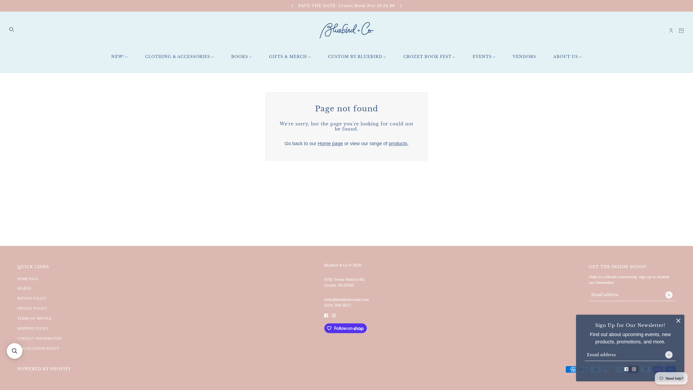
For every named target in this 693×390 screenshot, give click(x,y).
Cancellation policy (38, 348)
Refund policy (31, 298)
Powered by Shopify (44, 368)
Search (24, 288)
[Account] (671, 31)
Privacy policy (32, 308)
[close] (678, 320)
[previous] (292, 6)
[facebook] (626, 369)
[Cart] (681, 31)
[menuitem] (119, 56)
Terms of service (34, 318)
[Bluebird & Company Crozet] (346, 30)
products (398, 143)
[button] (14, 351)
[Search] (12, 29)
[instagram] (634, 369)
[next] (401, 6)
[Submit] (668, 354)
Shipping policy (32, 328)
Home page (330, 143)
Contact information (39, 338)
